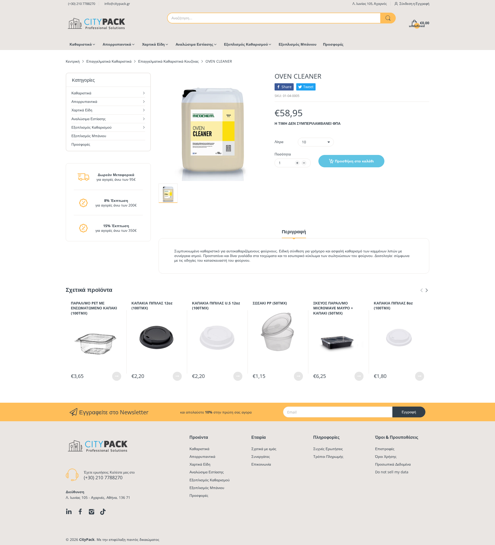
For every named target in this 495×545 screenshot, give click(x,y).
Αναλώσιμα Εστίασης (206, 471)
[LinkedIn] (69, 512)
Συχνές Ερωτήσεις (328, 448)
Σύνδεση (406, 3)
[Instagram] (91, 512)
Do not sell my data (391, 471)
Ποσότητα (283, 154)
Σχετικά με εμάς (263, 448)
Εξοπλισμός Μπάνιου (206, 487)
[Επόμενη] (421, 290)
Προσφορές (198, 495)
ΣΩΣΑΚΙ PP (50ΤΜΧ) (270, 303)
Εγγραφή (422, 3)
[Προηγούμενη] (426, 290)
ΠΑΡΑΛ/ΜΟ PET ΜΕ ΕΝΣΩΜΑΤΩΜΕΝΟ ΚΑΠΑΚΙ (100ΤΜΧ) (94, 308)
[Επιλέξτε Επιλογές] (116, 376)
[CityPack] (97, 23)
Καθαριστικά (199, 448)
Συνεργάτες (260, 456)
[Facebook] (80, 512)
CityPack (87, 539)
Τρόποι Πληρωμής (328, 456)
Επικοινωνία (261, 464)
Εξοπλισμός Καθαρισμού (209, 479)
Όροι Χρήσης (386, 456)
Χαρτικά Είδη (199, 464)
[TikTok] (103, 512)
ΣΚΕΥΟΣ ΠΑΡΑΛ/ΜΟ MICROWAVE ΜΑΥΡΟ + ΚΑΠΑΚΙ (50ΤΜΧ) (333, 308)
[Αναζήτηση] (388, 18)
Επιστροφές (384, 448)
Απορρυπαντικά (202, 456)
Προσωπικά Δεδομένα (393, 464)
